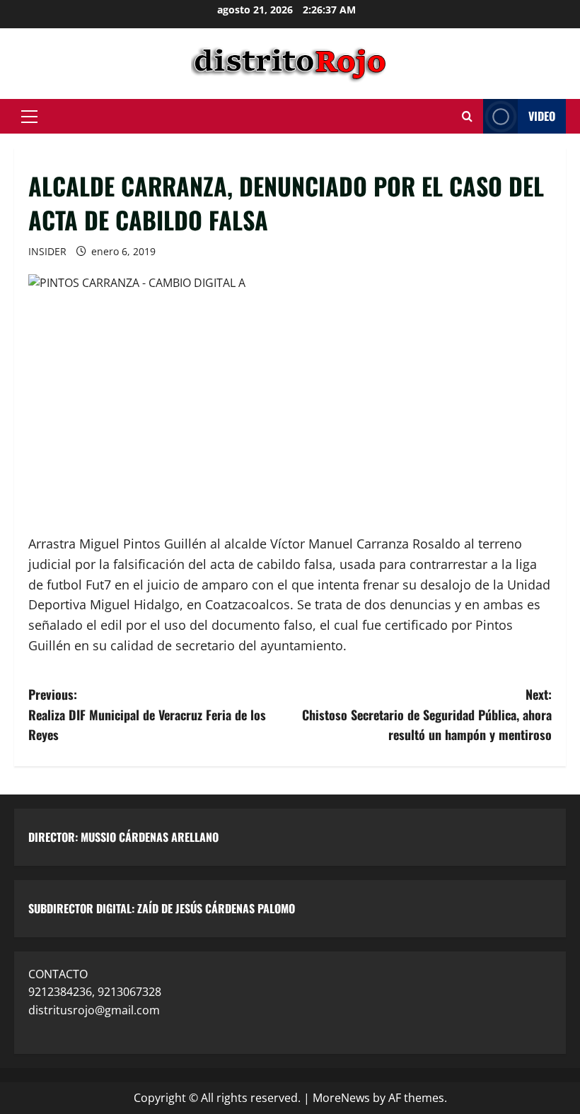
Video (541, 115)
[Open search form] (467, 116)
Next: (427, 714)
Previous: (147, 714)
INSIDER (47, 251)
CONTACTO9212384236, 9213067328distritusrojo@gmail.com (94, 992)
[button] (29, 116)
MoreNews (341, 1098)
